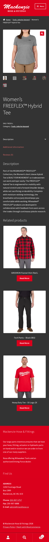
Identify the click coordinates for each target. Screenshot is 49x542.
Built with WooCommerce (28, 527)
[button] (42, 33)
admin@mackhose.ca (19, 507)
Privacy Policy (9, 527)
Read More (24, 278)
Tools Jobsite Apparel (21, 19)
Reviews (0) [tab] (8, 154)
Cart (38, 535)
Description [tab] (8, 139)
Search (24, 537)
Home (8, 19)
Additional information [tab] (13, 147)
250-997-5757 (16, 500)
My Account (8, 537)
